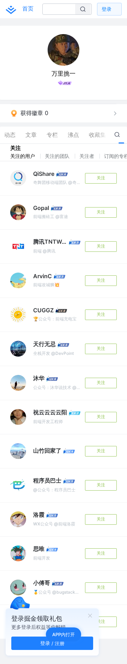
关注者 (87, 156)
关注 (101, 177)
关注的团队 (58, 156)
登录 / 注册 (52, 643)
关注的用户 (23, 156)
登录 (106, 9)
